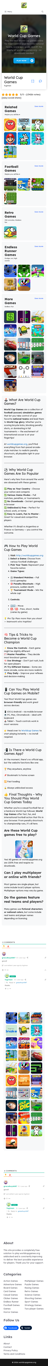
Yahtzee (24, 1122)
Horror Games (10, 1312)
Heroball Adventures (10, 128)
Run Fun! (38, 275)
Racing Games (32, 1287)
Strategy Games (33, 1305)
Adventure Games (12, 1284)
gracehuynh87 (21, 982)
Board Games (10, 1287)
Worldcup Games (30, 730)
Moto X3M (24, 1022)
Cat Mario (37, 129)
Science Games (32, 1294)
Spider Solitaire (24, 348)
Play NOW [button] (21, 60)
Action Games (10, 1281)
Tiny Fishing (24, 1133)
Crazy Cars (38, 321)
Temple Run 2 (10, 288)
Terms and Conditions (14, 1354)
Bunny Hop (24, 143)
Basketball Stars (10, 389)
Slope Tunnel (24, 274)
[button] (42, 11)
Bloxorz (10, 376)
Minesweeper (24, 1096)
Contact (7, 1347)
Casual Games (10, 1294)
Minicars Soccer (38, 188)
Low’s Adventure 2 (24, 128)
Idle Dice (24, 1109)
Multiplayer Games (34, 1281)
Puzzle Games (32, 1284)
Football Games (11, 1305)
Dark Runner (11, 1146)
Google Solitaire (38, 348)
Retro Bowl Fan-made (10, 201)
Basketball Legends (38, 375)
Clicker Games (10, 1298)
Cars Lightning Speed (10, 347)
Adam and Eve (24, 1083)
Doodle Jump (24, 334)
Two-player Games (34, 1308)
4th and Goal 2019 (10, 188)
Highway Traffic (38, 361)
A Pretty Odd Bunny (38, 142)
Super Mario (10, 142)
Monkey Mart (37, 334)
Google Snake (11, 1033)
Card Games (9, 1291)
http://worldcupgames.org (29, 555)
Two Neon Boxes (24, 320)
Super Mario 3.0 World (10, 154)
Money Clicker (10, 320)
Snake (36, 1072)
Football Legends (24, 188)
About (6, 1343)
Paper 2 (36, 1047)
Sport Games (31, 1301)
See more (39, 106)
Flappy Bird (10, 237)
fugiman (9, 980)
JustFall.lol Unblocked (10, 334)
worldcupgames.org (17, 444)
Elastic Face (10, 361)
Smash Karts (36, 1021)
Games (7, 1308)
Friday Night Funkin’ (24, 1045)
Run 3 (10, 275)
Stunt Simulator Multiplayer (24, 360)
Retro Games (31, 1291)
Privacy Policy (10, 1350)
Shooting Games (33, 1298)
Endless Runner (11, 1301)
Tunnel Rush (23, 289)
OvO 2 (24, 376)
